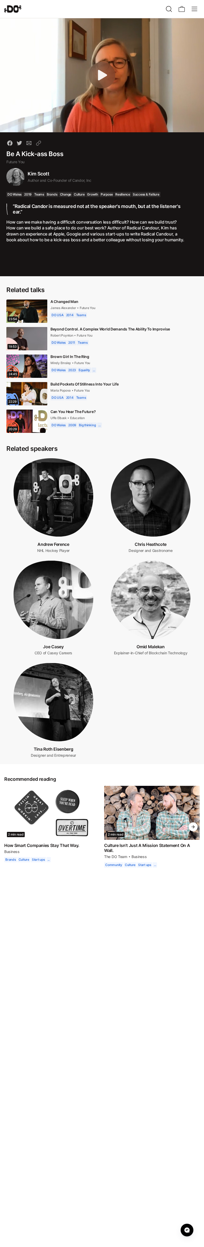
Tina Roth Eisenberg (53, 749)
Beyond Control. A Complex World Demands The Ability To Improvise (111, 329)
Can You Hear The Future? (73, 411)
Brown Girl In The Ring (70, 356)
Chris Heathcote (150, 544)
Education (78, 418)
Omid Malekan (150, 646)
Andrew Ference (53, 544)
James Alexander (63, 308)
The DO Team (116, 856)
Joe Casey (53, 646)
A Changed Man (64, 301)
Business (12, 851)
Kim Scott (39, 173)
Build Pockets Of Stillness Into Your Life (85, 384)
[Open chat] (187, 1230)
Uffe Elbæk (58, 418)
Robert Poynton (62, 335)
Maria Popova (60, 390)
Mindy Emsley (60, 363)
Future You (15, 162)
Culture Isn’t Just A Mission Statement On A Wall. (147, 848)
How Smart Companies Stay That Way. (42, 845)
